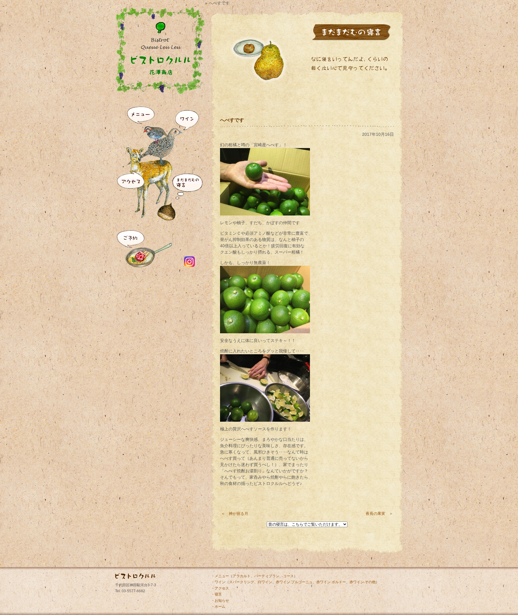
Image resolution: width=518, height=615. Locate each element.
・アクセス (220, 588)
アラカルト (242, 576)
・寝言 (216, 594)
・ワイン (218, 582)
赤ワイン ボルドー (331, 582)
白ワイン (265, 582)
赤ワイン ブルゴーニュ (294, 582)
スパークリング (241, 582)
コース (288, 576)
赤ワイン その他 (363, 582)
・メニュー (220, 576)
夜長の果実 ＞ (379, 513)
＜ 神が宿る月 (234, 513)
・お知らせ (220, 601)
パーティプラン (266, 576)
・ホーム (218, 607)
